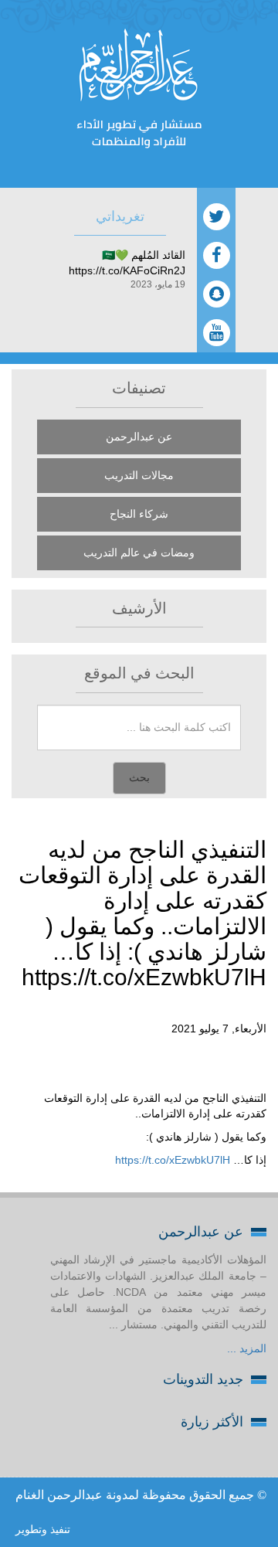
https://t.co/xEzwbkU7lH (172, 1160)
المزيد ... (246, 1348)
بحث (139, 778)
